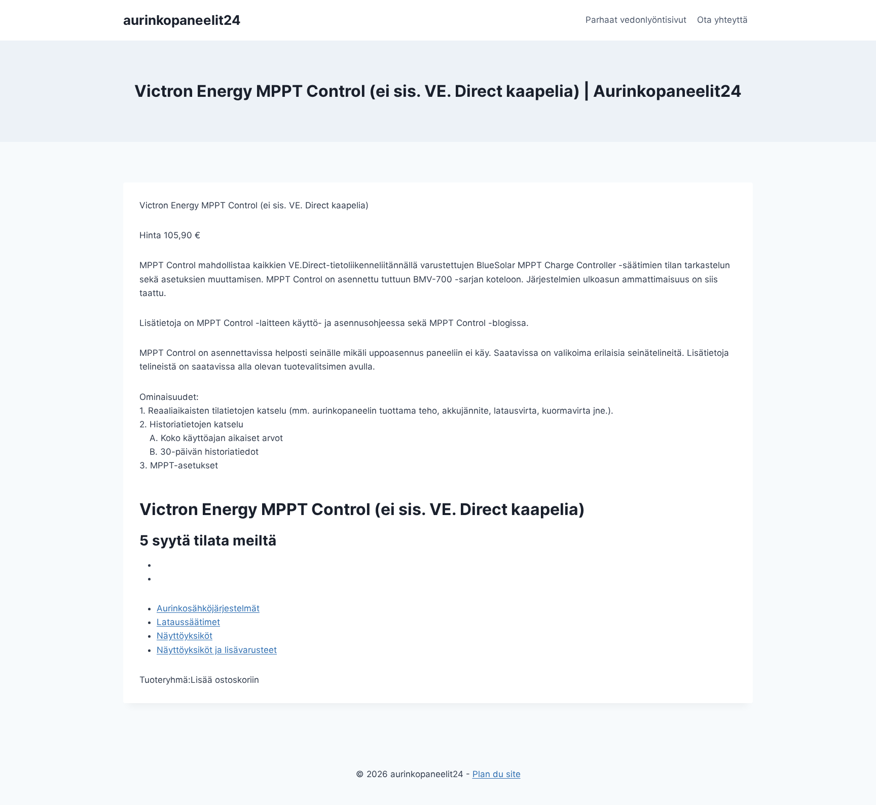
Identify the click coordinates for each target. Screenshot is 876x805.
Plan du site (496, 774)
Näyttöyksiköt (184, 636)
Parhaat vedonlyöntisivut (636, 20)
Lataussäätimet (188, 622)
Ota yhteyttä (722, 20)
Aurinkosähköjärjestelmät (208, 608)
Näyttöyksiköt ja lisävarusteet (217, 650)
